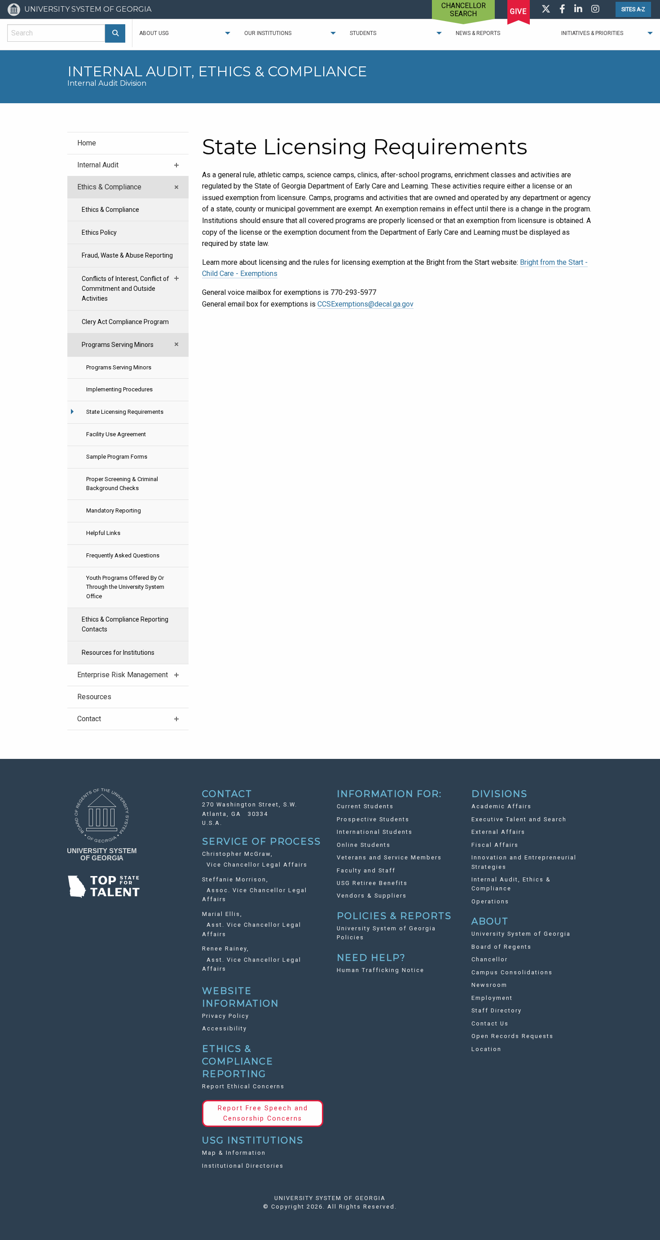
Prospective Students (373, 819)
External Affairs (498, 831)
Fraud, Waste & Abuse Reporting (127, 255)
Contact (89, 718)
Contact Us (490, 1023)
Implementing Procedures (119, 389)
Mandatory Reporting (113, 510)
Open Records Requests (512, 1036)
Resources (94, 696)
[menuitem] (128, 143)
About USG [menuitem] (154, 33)
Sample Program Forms (116, 456)
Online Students (364, 844)
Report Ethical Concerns (243, 1086)
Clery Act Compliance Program (125, 321)
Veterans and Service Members (389, 857)
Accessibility (224, 1028)
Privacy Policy (225, 1015)
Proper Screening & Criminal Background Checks (122, 484)
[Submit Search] (115, 33)
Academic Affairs (501, 806)
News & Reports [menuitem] (478, 33)
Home (86, 143)
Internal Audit (98, 165)
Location (486, 1049)
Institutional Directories (243, 1165)
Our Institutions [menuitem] (267, 33)
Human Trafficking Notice (380, 970)
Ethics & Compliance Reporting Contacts (125, 624)
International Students (375, 831)
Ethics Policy (99, 232)
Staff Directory (496, 1010)
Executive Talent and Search (519, 819)
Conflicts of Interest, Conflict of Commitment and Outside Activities (125, 288)
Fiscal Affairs (495, 844)
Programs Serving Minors (118, 344)
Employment (492, 998)
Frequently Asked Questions (122, 555)
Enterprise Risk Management (122, 674)
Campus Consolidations (512, 972)
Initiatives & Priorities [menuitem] (592, 33)
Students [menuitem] (363, 33)
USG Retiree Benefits (372, 883)
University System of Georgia (521, 933)
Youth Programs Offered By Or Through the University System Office (125, 587)
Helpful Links (103, 533)
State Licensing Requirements (124, 411)
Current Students (365, 806)
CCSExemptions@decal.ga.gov (365, 304)
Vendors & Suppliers (372, 895)
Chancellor (489, 959)
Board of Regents (501, 946)
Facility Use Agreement (116, 434)
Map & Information (234, 1152)
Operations (490, 901)
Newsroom (489, 984)
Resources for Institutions (118, 652)
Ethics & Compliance (109, 187)
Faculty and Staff (366, 870)
